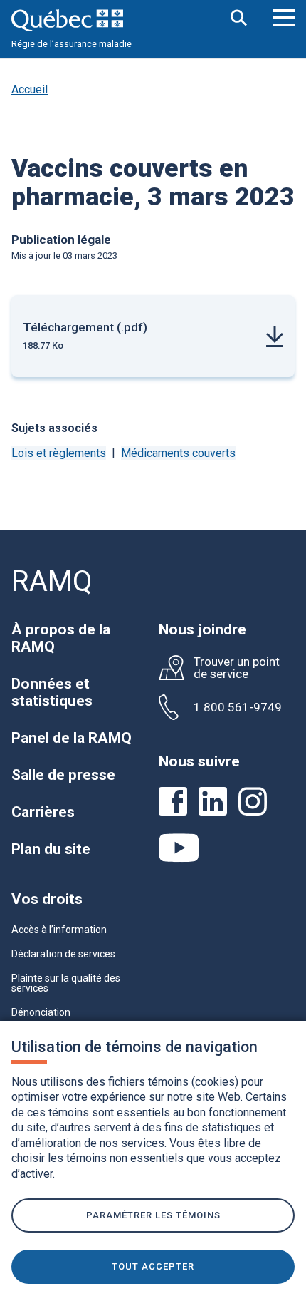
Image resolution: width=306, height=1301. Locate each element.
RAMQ (52, 581)
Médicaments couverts (178, 453)
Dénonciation (40, 1012)
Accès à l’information (59, 929)
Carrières (43, 812)
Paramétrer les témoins (153, 1215)
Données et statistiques (52, 692)
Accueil (29, 89)
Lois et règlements (58, 453)
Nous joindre (202, 629)
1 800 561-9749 (238, 707)
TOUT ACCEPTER (153, 1266)
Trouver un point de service (237, 668)
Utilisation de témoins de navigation (134, 1047)
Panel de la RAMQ (71, 737)
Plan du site (50, 849)
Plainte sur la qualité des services (65, 983)
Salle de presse (63, 774)
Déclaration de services (63, 954)
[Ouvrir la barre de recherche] (239, 19)
